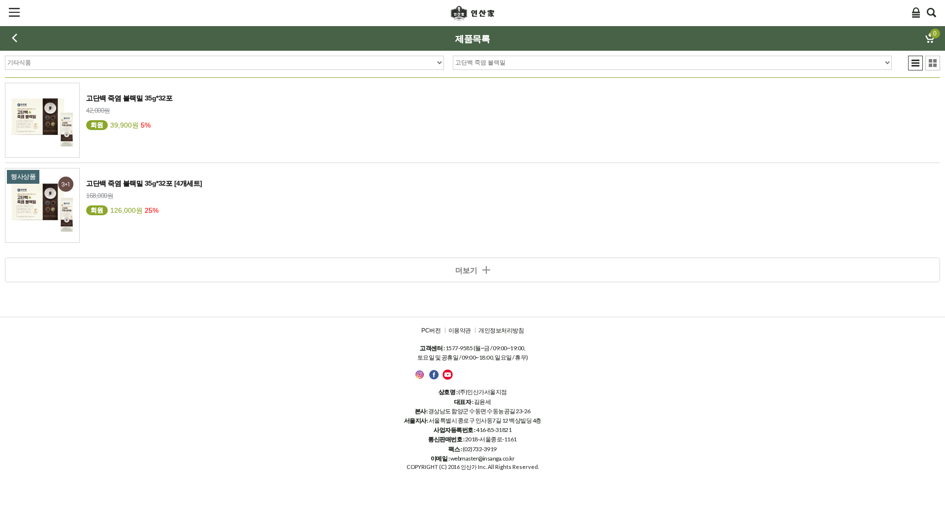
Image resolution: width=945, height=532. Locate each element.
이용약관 (459, 330)
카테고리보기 (14, 12)
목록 (915, 63)
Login (916, 12)
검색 (931, 12)
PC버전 (431, 330)
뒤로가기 (14, 38)
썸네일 (932, 63)
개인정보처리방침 (501, 330)
